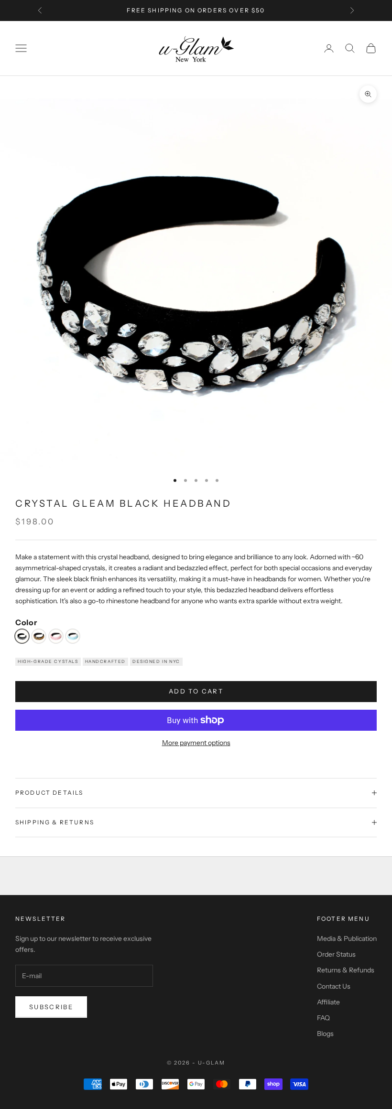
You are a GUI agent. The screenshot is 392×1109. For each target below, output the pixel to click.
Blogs (325, 1033)
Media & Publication (347, 938)
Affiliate (328, 1002)
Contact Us (333, 986)
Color (26, 622)
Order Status (336, 954)
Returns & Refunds (345, 970)
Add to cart (196, 691)
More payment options (196, 742)
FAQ (323, 1017)
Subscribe (51, 1007)
